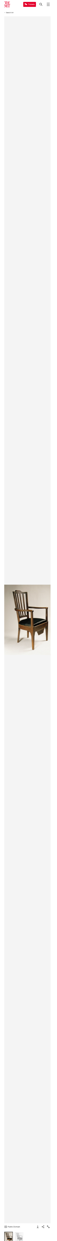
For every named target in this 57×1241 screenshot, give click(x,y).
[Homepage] (7, 4)
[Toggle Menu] (48, 4)
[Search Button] (41, 4)
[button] (27, 620)
